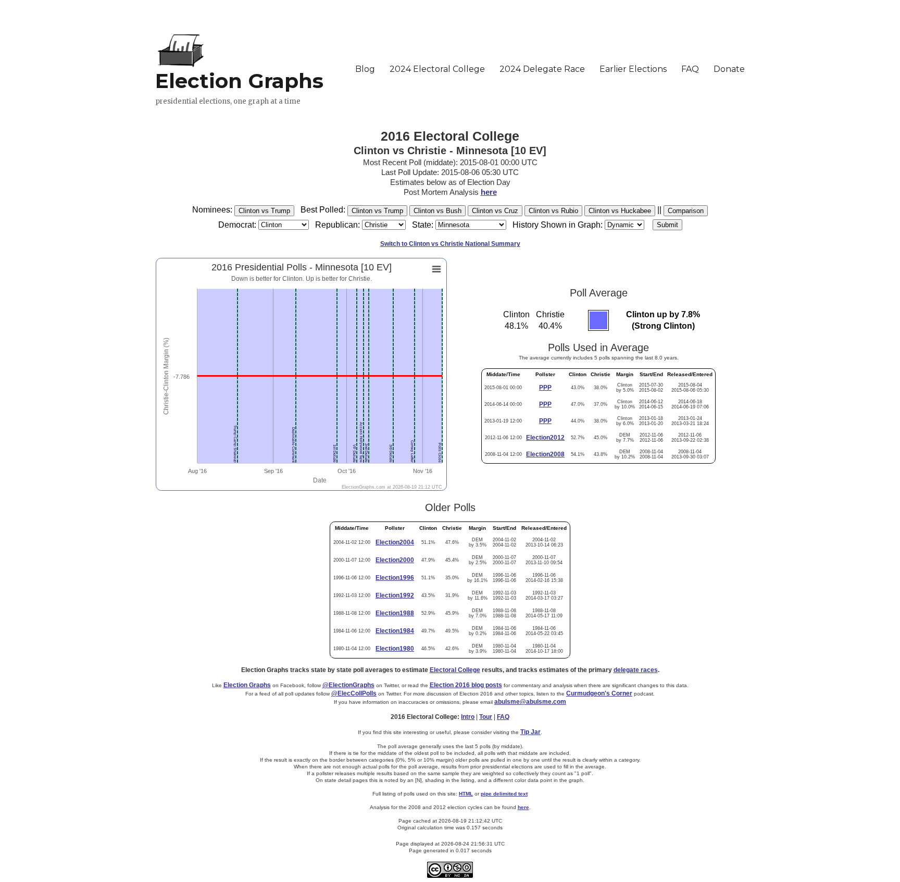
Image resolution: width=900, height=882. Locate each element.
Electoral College (455, 670)
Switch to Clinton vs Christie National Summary (450, 243)
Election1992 (395, 595)
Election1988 (395, 613)
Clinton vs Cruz (495, 211)
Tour (485, 716)
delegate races (636, 670)
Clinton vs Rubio (553, 211)
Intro (467, 716)
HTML (466, 794)
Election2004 (395, 542)
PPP (545, 387)
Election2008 (545, 454)
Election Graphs (247, 685)
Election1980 (395, 648)
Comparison (686, 211)
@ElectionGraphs (348, 685)
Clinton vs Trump (264, 211)
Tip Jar (530, 732)
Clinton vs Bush (437, 211)
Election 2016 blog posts (466, 685)
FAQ (503, 716)
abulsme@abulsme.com (530, 701)
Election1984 (395, 631)
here (489, 192)
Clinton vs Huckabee (620, 211)
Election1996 (395, 577)
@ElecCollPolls (354, 693)
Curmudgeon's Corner (599, 693)
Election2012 (545, 437)
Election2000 (395, 560)
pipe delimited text (504, 794)
